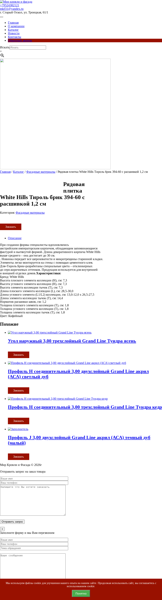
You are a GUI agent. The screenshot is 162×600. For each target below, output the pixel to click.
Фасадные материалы (40, 171)
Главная (13, 22)
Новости (14, 33)
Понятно (81, 593)
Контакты (14, 37)
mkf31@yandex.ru (12, 8)
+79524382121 (9, 5)
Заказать (10, 226)
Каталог (13, 29)
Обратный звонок (20, 40)
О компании (16, 26)
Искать (4, 47)
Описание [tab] (15, 238)
